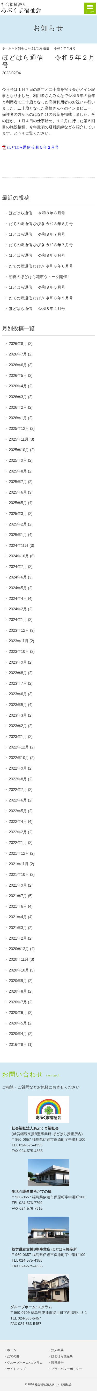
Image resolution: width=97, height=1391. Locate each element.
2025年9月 (18, 460)
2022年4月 (18, 821)
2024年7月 (18, 566)
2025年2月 (18, 524)
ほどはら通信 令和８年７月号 (37, 234)
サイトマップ (16, 1369)
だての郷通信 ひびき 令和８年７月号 (41, 245)
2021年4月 (18, 917)
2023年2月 (18, 726)
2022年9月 (18, 768)
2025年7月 (18, 481)
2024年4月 (18, 598)
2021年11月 (18, 864)
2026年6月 (18, 365)
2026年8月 (18, 343)
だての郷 (13, 1356)
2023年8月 (18, 673)
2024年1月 (18, 619)
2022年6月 (18, 800)
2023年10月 (19, 651)
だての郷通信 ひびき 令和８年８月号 (41, 223)
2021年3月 (18, 927)
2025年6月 (18, 492)
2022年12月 (19, 747)
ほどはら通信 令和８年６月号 (37, 255)
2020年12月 (19, 949)
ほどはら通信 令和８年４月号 (37, 308)
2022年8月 (18, 779)
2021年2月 (18, 938)
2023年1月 (18, 736)
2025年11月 (18, 439)
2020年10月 (19, 970)
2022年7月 (18, 789)
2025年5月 (18, 503)
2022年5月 (18, 811)
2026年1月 (18, 418)
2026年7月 (18, 354)
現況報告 (57, 1363)
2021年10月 (19, 874)
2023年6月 (18, 694)
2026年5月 (18, 375)
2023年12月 (19, 630)
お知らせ (21, 48)
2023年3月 (18, 715)
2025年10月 (19, 450)
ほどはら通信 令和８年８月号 (37, 213)
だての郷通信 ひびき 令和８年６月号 (41, 266)
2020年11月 (18, 959)
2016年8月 (18, 1044)
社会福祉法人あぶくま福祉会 (53, 1384)
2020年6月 (18, 1012)
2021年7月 (18, 896)
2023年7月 (18, 683)
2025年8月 (18, 471)
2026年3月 (18, 397)
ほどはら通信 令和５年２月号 (33, 147)
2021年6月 (18, 906)
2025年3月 (18, 513)
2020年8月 (18, 991)
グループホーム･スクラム (25, 1363)
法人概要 (57, 1350)
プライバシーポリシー (66, 1369)
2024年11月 (18, 545)
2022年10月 (19, 757)
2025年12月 (19, 428)
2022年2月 (18, 832)
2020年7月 (18, 1002)
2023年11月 (18, 641)
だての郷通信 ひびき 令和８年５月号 (41, 298)
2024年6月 (18, 577)
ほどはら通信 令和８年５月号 (37, 287)
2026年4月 (18, 386)
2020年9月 (18, 980)
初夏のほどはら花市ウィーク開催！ (40, 276)
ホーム (6, 48)
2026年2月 (18, 407)
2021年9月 (18, 885)
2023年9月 (18, 662)
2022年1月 (18, 842)
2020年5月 (18, 1023)
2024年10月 (19, 556)
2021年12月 (19, 853)
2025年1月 (18, 534)
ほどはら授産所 (62, 1356)
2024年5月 (18, 588)
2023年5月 (18, 704)
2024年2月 (18, 609)
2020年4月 (18, 1033)
